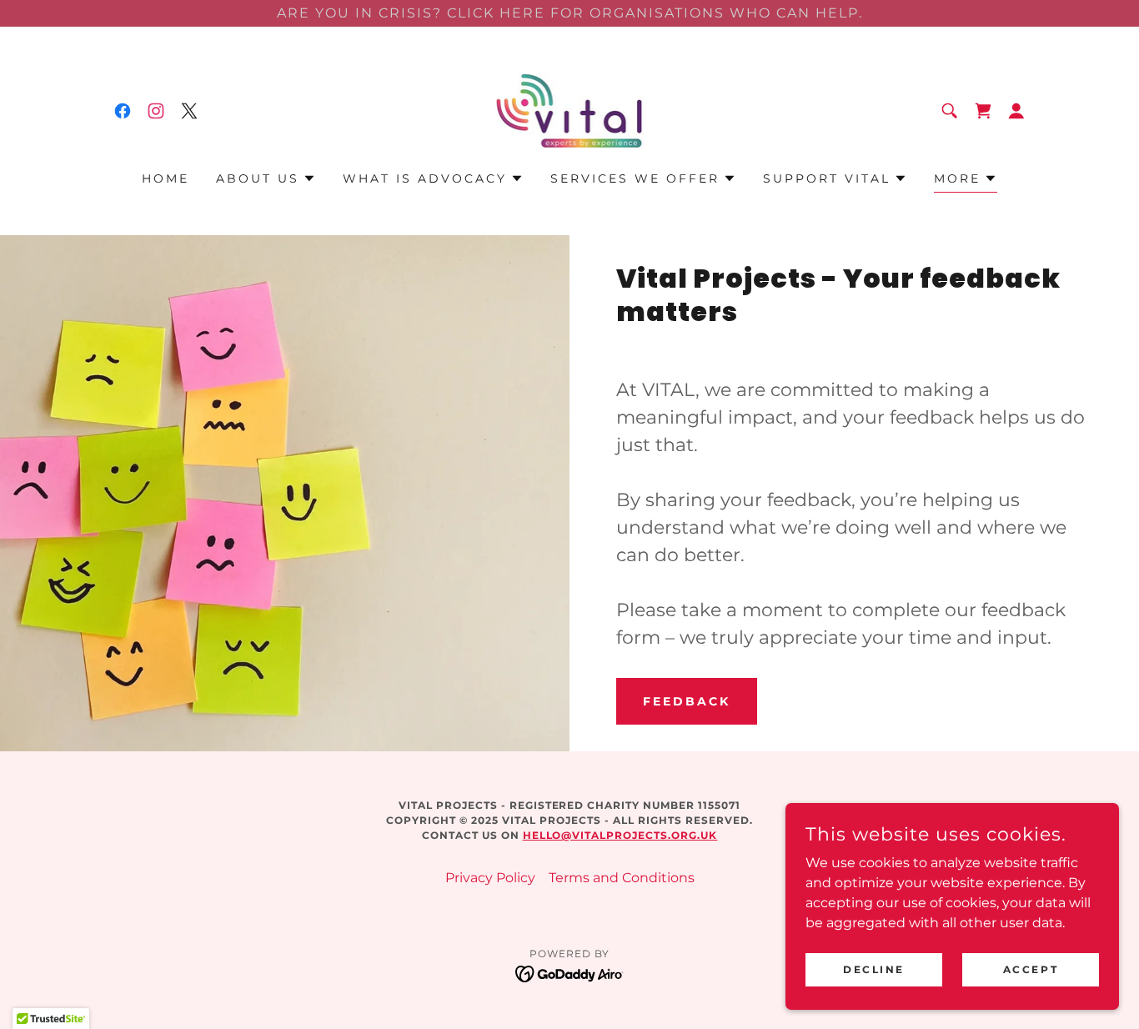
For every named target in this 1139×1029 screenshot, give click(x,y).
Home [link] (165, 178)
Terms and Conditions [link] (622, 878)
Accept (1030, 969)
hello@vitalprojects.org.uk (620, 835)
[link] (122, 111)
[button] (1016, 111)
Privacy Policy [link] (490, 878)
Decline (874, 969)
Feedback (686, 701)
